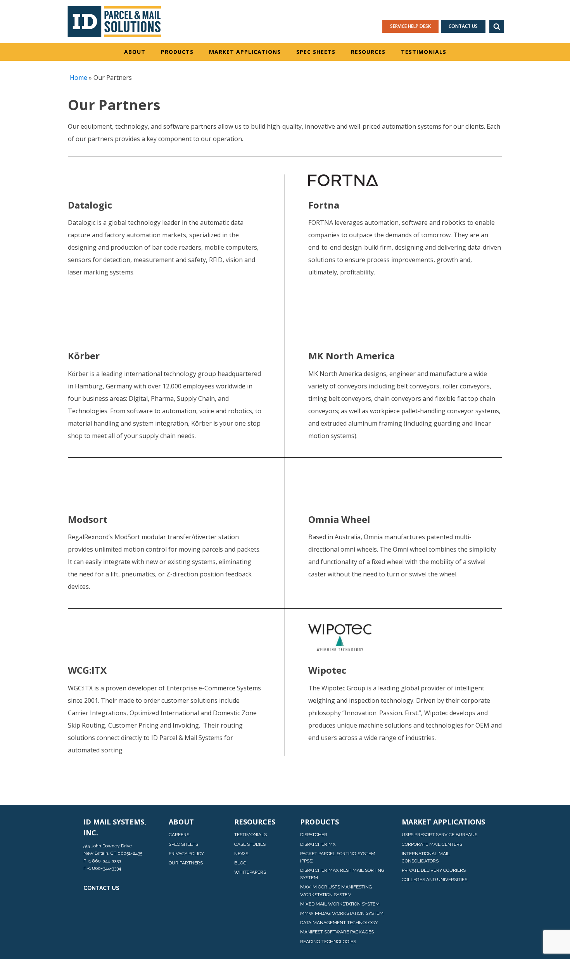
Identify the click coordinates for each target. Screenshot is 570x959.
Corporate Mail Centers (432, 844)
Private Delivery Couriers (434, 870)
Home (78, 77)
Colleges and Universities (434, 879)
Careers (179, 834)
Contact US (463, 26)
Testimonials (423, 51)
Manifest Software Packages (337, 932)
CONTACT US (101, 888)
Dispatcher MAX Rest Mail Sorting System (342, 874)
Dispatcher (313, 834)
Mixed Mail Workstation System (340, 904)
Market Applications (245, 51)
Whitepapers (250, 872)
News (241, 853)
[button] (496, 26)
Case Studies (250, 844)
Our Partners (186, 863)
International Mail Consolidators (426, 857)
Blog (240, 863)
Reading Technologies (328, 941)
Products (177, 51)
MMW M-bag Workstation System (341, 913)
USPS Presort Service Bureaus (439, 834)
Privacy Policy (186, 853)
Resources (368, 51)
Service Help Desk (410, 26)
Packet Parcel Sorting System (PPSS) (337, 857)
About (134, 51)
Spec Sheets (315, 51)
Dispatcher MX (318, 844)
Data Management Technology (339, 922)
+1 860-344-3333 (104, 861)
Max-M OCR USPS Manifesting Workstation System (336, 890)
